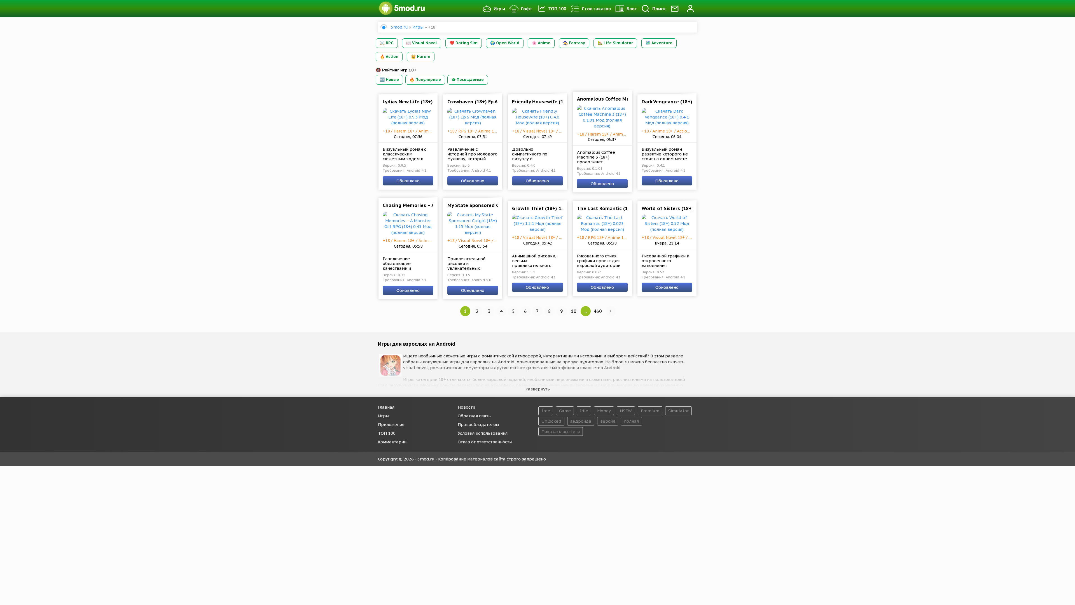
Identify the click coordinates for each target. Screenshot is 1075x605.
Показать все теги (560, 431)
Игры (499, 8)
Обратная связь (474, 415)
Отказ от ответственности (485, 442)
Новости (466, 407)
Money (604, 410)
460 (597, 311)
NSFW (626, 410)
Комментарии (392, 442)
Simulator (678, 410)
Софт (526, 8)
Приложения (391, 424)
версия (607, 421)
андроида (580, 421)
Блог (632, 8)
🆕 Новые (389, 79)
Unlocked (551, 421)
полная (631, 421)
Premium (650, 410)
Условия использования (483, 433)
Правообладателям (478, 424)
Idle (584, 410)
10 (573, 311)
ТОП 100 (557, 8)
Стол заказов (596, 8)
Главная (386, 407)
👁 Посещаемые (468, 79)
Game (565, 410)
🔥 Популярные (425, 79)
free (545, 410)
